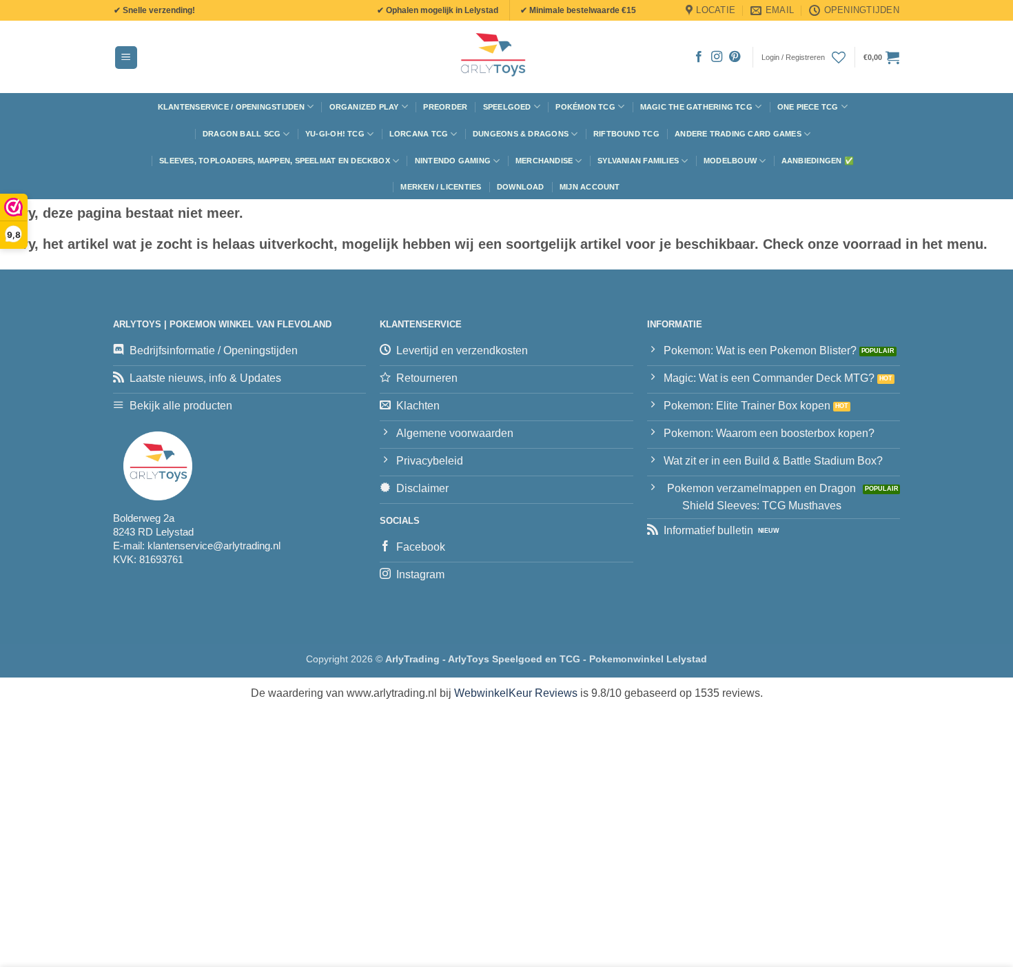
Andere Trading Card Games (738, 134)
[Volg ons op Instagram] (716, 57)
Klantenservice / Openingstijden (231, 107)
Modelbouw (730, 160)
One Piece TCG (808, 107)
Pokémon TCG (585, 107)
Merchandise (544, 160)
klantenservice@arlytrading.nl (213, 545)
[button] (126, 57)
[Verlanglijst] (839, 57)
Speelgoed (507, 107)
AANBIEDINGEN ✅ (817, 160)
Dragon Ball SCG (241, 134)
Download (520, 187)
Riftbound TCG (626, 134)
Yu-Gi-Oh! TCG (335, 134)
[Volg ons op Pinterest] (734, 57)
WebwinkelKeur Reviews (515, 693)
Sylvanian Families (638, 160)
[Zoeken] (337, 57)
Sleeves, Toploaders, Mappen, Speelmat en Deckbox (274, 160)
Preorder (445, 107)
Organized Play (364, 107)
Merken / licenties (440, 187)
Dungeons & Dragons (521, 134)
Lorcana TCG (418, 134)
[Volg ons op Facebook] (698, 57)
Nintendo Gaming (453, 160)
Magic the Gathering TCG (696, 107)
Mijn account (590, 187)
